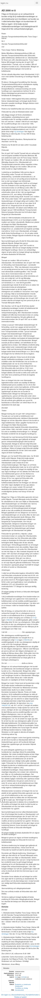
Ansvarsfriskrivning (18, 995)
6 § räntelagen (19, 131)
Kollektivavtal (19, 986)
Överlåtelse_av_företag (21, 988)
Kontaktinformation (32, 995)
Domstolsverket (19, 990)
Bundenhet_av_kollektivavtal (23, 984)
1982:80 (9, 620)
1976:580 (23, 977)
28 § (16, 977)
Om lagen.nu (5, 995)
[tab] (20, 968)
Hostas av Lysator (20, 997)
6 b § (34, 617)
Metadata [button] (6, 968)
